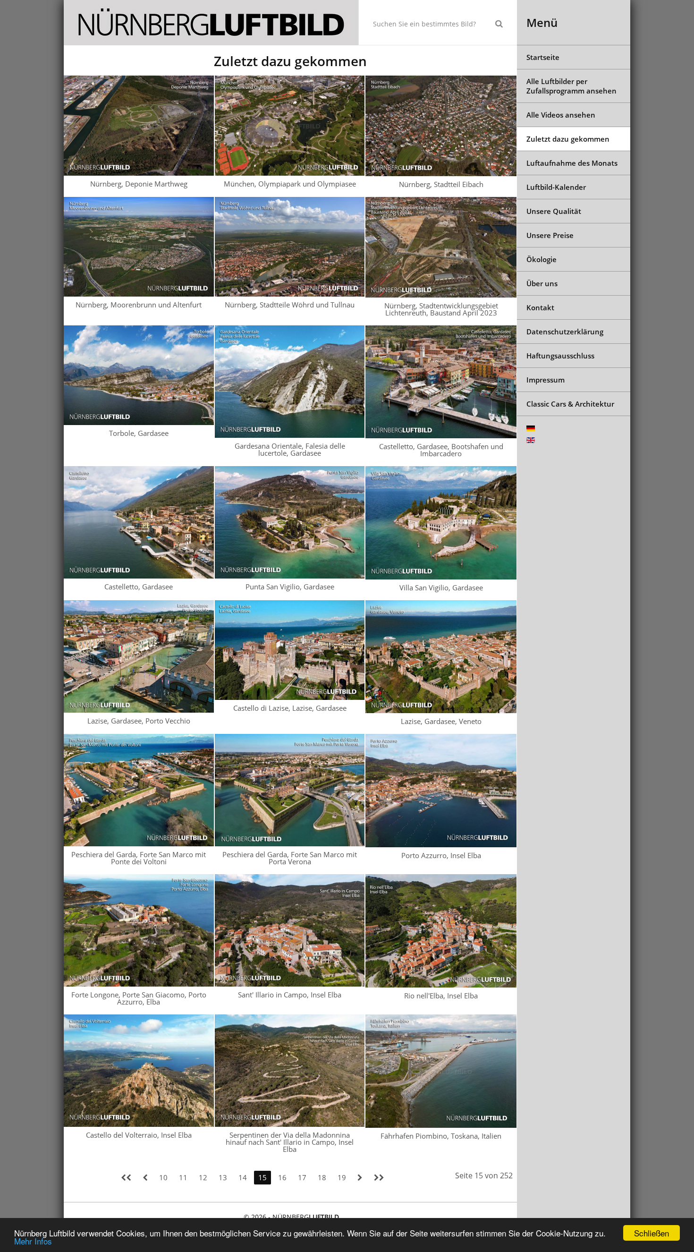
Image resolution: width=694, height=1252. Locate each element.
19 (342, 1177)
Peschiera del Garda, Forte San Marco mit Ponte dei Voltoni (138, 858)
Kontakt (540, 307)
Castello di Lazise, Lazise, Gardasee (290, 708)
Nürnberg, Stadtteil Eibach (441, 184)
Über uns (542, 283)
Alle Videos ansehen (560, 114)
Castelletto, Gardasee (138, 586)
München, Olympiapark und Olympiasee (290, 183)
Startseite (542, 57)
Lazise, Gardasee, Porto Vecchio (138, 720)
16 (282, 1177)
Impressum (545, 379)
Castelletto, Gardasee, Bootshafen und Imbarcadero (441, 450)
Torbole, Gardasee (139, 433)
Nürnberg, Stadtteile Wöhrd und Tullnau (290, 304)
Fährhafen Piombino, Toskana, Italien (441, 1136)
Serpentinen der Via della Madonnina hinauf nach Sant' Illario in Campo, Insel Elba (290, 1142)
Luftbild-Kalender (556, 187)
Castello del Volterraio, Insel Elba (139, 1135)
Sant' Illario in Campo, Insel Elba (289, 994)
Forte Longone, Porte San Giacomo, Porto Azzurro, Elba (138, 998)
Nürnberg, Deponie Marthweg (138, 183)
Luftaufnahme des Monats (572, 163)
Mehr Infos (33, 1241)
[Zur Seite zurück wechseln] (145, 1177)
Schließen (651, 1233)
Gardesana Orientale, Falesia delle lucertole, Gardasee (290, 449)
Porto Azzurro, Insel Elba (441, 855)
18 (322, 1177)
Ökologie (541, 259)
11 (183, 1177)
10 (163, 1177)
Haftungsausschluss (560, 355)
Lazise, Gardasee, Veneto (441, 721)
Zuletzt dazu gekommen (567, 139)
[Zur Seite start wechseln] (126, 1177)
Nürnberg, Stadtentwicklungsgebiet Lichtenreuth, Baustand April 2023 (441, 309)
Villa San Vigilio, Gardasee (441, 587)
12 (203, 1177)
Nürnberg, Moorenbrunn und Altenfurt (139, 304)
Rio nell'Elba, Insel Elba (441, 995)
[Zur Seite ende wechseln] (379, 1177)
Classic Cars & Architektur (570, 404)
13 (223, 1177)
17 (302, 1177)
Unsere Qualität (553, 211)
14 (242, 1177)
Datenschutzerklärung (564, 331)
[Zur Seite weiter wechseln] (360, 1177)
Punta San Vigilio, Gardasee (289, 586)
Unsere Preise (550, 235)
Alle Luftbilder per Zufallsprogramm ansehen (571, 86)
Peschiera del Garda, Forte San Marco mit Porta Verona (289, 858)
